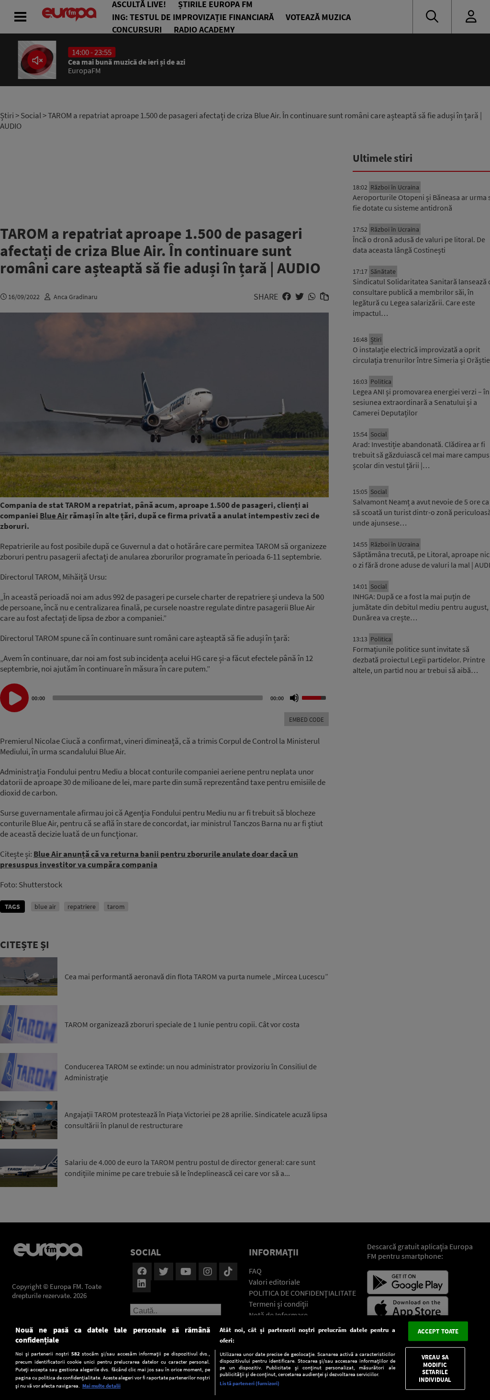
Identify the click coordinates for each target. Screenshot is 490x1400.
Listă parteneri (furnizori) (249, 1383)
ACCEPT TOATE (438, 1331)
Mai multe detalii (101, 1385)
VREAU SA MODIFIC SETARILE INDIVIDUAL (435, 1368)
